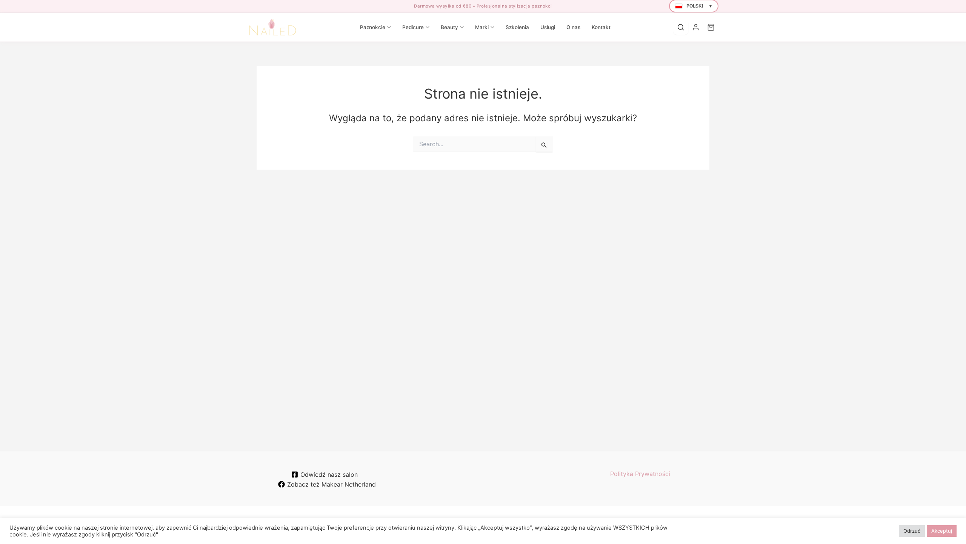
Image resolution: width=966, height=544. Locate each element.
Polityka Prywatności (640, 474)
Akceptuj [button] (941, 531)
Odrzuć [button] (911, 531)
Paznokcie (372, 27)
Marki (482, 27)
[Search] (680, 27)
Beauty (449, 27)
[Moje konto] (695, 27)
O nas (573, 27)
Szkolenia (517, 27)
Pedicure (413, 27)
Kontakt (601, 27)
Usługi (547, 27)
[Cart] (710, 27)
